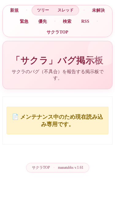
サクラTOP (57, 32)
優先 (42, 21)
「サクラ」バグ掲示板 (57, 60)
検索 (67, 21)
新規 (14, 10)
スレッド (66, 10)
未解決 (98, 10)
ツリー (43, 10)
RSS (85, 21)
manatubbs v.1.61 (70, 167)
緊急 (24, 21)
